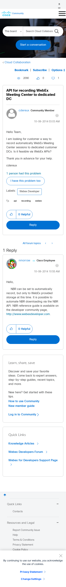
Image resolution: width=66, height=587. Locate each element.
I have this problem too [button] (25, 181)
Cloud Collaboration (17, 62)
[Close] (60, 555)
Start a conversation (33, 45)
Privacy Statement (31, 571)
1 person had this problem (23, 173)
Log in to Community (22, 414)
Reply (33, 225)
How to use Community (23, 401)
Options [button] (57, 70)
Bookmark (21, 70)
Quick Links (14, 504)
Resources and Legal (20, 523)
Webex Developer (29, 191)
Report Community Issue (26, 530)
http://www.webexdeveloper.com (28, 314)
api (15, 201)
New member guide (21, 406)
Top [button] (5, 495)
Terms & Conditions (23, 540)
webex (38, 201)
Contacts (18, 512)
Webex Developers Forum (26, 452)
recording (26, 201)
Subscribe (40, 70)
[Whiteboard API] (46, 243)
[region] (33, 568)
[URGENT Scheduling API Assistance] (52, 243)
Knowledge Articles (21, 444)
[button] (11, 214)
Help (15, 535)
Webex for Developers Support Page (33, 460)
